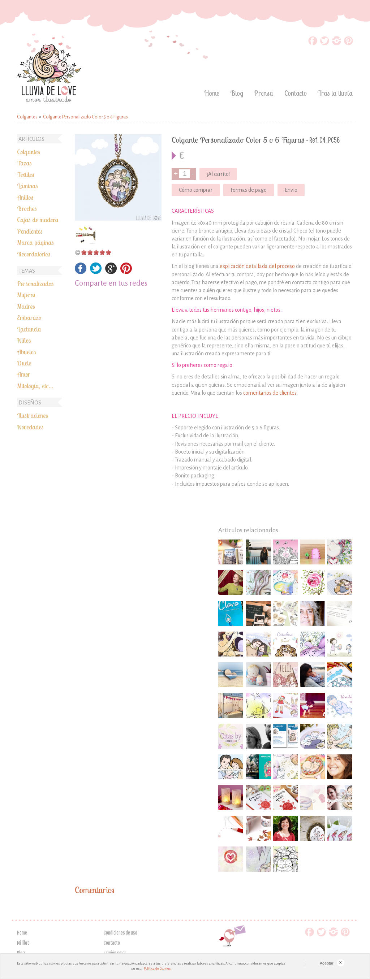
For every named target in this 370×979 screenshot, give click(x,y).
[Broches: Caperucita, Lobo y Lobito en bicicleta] (312, 828)
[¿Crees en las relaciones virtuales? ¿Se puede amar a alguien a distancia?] (230, 674)
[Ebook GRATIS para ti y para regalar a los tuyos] (285, 736)
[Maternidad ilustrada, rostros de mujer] (258, 582)
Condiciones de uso (120, 932)
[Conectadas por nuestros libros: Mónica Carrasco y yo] (230, 858)
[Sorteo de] (258, 797)
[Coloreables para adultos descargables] (285, 858)
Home (211, 93)
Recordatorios (33, 254)
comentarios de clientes (270, 393)
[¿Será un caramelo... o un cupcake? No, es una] (339, 828)
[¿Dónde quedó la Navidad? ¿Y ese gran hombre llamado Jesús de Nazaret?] (258, 705)
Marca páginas (35, 242)
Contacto (295, 93)
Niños (24, 340)
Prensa (264, 93)
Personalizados (35, 283)
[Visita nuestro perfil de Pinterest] (348, 43)
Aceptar (326, 963)
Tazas (24, 163)
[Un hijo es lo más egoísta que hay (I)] (312, 705)
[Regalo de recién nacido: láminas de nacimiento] (285, 644)
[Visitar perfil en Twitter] (324, 43)
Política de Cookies (157, 968)
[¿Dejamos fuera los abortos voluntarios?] (312, 644)
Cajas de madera (38, 220)
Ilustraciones (32, 415)
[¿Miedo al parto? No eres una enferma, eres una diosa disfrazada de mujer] (230, 644)
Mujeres (26, 295)
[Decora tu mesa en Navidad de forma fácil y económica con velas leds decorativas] (230, 797)
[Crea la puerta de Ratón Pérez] (312, 552)
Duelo (24, 363)
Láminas (27, 186)
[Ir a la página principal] (49, 100)
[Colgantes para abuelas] (119, 177)
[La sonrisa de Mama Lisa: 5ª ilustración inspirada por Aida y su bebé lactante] (258, 858)
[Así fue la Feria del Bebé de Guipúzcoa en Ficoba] (230, 705)
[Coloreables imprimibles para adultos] (285, 552)
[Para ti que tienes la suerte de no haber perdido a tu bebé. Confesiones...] (285, 766)
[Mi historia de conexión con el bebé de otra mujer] (285, 582)
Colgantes (28, 152)
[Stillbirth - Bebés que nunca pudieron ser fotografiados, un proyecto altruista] (258, 613)
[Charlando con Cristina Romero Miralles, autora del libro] (285, 828)
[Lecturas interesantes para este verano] (258, 766)
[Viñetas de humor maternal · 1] (285, 613)
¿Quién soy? (115, 952)
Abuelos (26, 352)
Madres (26, 306)
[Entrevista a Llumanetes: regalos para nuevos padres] (258, 736)
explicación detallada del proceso (257, 266)
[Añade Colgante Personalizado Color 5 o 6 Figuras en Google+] (111, 272)
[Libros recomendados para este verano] (230, 552)
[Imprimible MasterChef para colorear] (339, 674)
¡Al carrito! (218, 174)
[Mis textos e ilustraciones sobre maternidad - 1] (339, 552)
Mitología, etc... (35, 386)
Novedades (30, 427)
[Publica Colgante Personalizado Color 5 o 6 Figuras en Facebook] (81, 272)
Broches (27, 208)
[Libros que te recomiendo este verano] (230, 613)
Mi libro (23, 942)
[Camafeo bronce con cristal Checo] (85, 234)
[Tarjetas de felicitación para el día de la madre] (285, 674)
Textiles (25, 174)
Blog (236, 93)
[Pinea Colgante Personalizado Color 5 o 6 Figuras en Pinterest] (126, 272)
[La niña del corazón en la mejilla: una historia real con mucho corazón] (339, 705)
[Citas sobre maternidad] (230, 736)
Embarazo (29, 317)
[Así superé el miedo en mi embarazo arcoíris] (312, 766)
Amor (23, 374)
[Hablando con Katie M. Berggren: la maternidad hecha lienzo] (230, 582)
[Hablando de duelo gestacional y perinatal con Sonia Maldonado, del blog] (312, 674)
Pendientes (30, 231)
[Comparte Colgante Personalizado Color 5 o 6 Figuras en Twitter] (96, 272)
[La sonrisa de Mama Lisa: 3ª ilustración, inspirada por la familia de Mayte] (230, 766)
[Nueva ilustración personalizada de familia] (258, 644)
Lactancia (29, 329)
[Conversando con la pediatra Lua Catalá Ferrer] (312, 613)
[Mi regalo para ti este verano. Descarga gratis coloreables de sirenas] (339, 736)
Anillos (25, 197)
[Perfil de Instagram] (336, 43)
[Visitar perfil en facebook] (312, 43)
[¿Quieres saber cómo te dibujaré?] (230, 828)
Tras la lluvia (335, 93)
